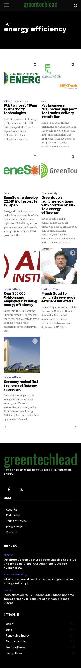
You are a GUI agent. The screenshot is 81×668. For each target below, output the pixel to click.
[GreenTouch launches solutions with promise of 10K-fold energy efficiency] (59, 170)
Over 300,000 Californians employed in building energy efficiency (20, 299)
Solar (44, 101)
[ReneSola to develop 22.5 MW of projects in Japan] (22, 170)
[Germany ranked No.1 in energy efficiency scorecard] (22, 355)
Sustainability (49, 193)
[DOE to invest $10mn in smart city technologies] (22, 78)
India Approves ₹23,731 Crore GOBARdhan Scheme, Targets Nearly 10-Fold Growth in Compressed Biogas (39, 599)
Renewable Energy (15, 574)
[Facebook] (9, 490)
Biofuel (8, 590)
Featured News (12, 289)
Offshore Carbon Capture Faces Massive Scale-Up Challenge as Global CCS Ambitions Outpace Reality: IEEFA (40, 563)
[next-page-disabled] (74, 428)
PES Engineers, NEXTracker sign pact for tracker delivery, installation (59, 111)
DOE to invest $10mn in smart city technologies (20, 109)
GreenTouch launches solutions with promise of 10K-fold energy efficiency (58, 205)
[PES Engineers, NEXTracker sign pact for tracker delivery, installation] (59, 78)
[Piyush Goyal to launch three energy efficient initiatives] (59, 266)
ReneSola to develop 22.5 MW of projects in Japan (21, 201)
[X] (21, 490)
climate (8, 555)
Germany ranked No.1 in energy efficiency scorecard (21, 385)
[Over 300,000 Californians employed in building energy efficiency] (22, 266)
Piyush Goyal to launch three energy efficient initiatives (58, 297)
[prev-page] (7, 428)
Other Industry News (16, 101)
